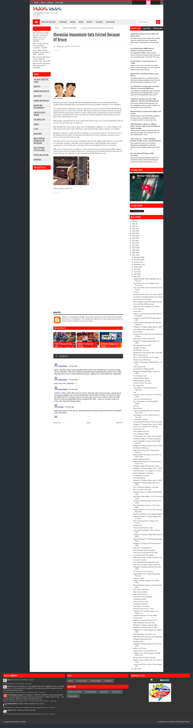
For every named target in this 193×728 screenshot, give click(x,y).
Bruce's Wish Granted (140, 355)
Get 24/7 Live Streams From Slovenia (145, 427)
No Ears (136, 406)
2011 (134, 245)
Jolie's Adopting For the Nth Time (144, 623)
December (137, 257)
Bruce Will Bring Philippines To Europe (145, 487)
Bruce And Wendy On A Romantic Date (146, 562)
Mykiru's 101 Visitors (140, 648)
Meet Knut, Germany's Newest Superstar (146, 565)
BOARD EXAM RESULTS (41, 91)
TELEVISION (63, 22)
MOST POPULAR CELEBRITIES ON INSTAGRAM (39, 140)
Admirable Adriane (139, 478)
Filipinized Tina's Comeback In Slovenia (146, 306)
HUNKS (36, 124)
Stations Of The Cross (140, 601)
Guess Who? (137, 311)
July (135, 269)
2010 (134, 248)
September (137, 264)
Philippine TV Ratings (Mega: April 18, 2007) (147, 445)
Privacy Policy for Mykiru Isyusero (144, 657)
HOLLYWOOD (110, 22)
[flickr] (143, 2)
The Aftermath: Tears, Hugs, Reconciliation (147, 436)
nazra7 (9, 686)
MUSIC (81, 22)
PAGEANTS (99, 22)
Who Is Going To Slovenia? (142, 489)
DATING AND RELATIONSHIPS (39, 106)
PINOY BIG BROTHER (49, 22)
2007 (134, 255)
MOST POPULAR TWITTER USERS (39, 149)
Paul (134, 392)
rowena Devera (12, 703)
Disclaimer (108, 681)
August (136, 267)
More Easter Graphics (140, 592)
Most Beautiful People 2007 (142, 345)
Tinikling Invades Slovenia (141, 381)
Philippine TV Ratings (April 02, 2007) (145, 627)
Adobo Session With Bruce (142, 360)
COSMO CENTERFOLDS (41, 100)
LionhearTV (104, 692)
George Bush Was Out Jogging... (144, 555)
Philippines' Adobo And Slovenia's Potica (146, 466)
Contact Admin (82, 681)
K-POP (36, 129)
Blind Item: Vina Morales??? (142, 548)
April (135, 276)
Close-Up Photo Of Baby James (143, 304)
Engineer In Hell (138, 578)
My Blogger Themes (183, 722)
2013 (134, 240)
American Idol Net (74, 692)
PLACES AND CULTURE (41, 155)
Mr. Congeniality (138, 385)
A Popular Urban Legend (141, 378)
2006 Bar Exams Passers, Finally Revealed (147, 637)
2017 (134, 231)
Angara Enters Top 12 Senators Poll (145, 651)
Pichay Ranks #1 (138, 429)
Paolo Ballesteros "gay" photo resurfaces (13, 683)
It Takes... (136, 292)
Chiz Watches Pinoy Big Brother (143, 329)
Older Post (119, 423)
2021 (134, 221)
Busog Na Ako (138, 618)
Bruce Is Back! (138, 332)
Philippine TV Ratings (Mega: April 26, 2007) (147, 327)
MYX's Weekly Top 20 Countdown (144, 550)
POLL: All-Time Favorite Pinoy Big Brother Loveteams (40, 45)
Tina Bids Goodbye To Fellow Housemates (147, 439)
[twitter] (139, 2)
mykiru (9, 710)
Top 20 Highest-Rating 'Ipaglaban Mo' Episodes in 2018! (41, 52)
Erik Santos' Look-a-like (141, 589)
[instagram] (148, 2)
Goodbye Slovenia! (139, 348)
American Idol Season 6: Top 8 (143, 609)
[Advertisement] (88, 67)
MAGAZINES (38, 133)
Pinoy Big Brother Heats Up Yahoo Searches (147, 422)
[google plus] (157, 2)
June (135, 272)
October (137, 262)
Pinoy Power (116, 692)
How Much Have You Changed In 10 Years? (147, 471)
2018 (134, 228)
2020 (134, 224)
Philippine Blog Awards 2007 (142, 639)
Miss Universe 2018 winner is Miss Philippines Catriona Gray (41, 59)
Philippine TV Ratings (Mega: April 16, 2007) (147, 480)
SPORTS (89, 22)
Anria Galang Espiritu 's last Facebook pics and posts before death (20, 692)
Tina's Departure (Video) (141, 434)
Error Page (59, 2)
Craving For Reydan (139, 560)
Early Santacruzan (139, 366)
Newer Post (57, 423)
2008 (134, 252)
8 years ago (28, 683)
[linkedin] (153, 2)
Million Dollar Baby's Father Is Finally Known (147, 557)
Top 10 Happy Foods (140, 376)
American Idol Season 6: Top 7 (143, 528)
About (43, 2)
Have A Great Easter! (140, 594)
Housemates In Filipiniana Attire (143, 369)
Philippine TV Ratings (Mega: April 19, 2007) (147, 424)
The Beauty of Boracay (140, 448)
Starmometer (73, 696)
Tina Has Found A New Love (142, 399)
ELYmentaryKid (90, 692)
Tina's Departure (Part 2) (141, 431)
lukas (9, 680)
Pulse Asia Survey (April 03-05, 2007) (145, 552)
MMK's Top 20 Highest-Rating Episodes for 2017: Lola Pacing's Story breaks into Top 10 (26, 701)
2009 (134, 250)
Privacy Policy (96, 681)
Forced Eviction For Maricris (142, 299)
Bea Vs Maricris (138, 309)
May (135, 274)
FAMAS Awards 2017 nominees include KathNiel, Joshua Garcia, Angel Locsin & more (25, 707)
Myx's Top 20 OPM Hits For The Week (145, 357)
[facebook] (134, 2)
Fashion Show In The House (142, 383)
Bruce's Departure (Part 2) (141, 459)
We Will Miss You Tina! (140, 350)
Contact (50, 2)
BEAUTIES (37, 86)
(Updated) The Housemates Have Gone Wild (147, 353)
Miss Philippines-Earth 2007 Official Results (147, 302)
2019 (134, 226)
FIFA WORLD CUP (39, 119)
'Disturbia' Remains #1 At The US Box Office (147, 294)
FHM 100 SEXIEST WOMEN (40, 113)
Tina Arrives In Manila (140, 419)
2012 (134, 243)
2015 (134, 236)
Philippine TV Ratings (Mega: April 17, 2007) (147, 468)
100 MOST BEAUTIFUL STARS (41, 80)
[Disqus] (88, 390)
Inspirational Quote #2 (140, 604)
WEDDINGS (37, 159)
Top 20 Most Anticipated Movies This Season (148, 297)
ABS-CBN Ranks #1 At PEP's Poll (144, 634)
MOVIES (72, 22)
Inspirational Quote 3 (140, 599)
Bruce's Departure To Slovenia (143, 473)
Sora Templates (169, 722)
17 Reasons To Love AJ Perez (143, 571)
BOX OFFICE (37, 96)
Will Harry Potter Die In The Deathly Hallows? (148, 514)
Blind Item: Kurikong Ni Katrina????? (145, 620)
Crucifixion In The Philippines (142, 597)
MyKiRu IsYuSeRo (20, 722)
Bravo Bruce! (137, 408)
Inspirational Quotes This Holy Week (145, 615)
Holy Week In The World (141, 606)
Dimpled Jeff (137, 525)
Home (36, 2)
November (137, 259)
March (136, 669)
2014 (134, 238)
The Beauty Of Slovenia (141, 475)
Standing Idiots (138, 641)
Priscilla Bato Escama (14, 695)
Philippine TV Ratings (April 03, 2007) (145, 625)
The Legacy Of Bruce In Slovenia (144, 338)
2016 (134, 233)
